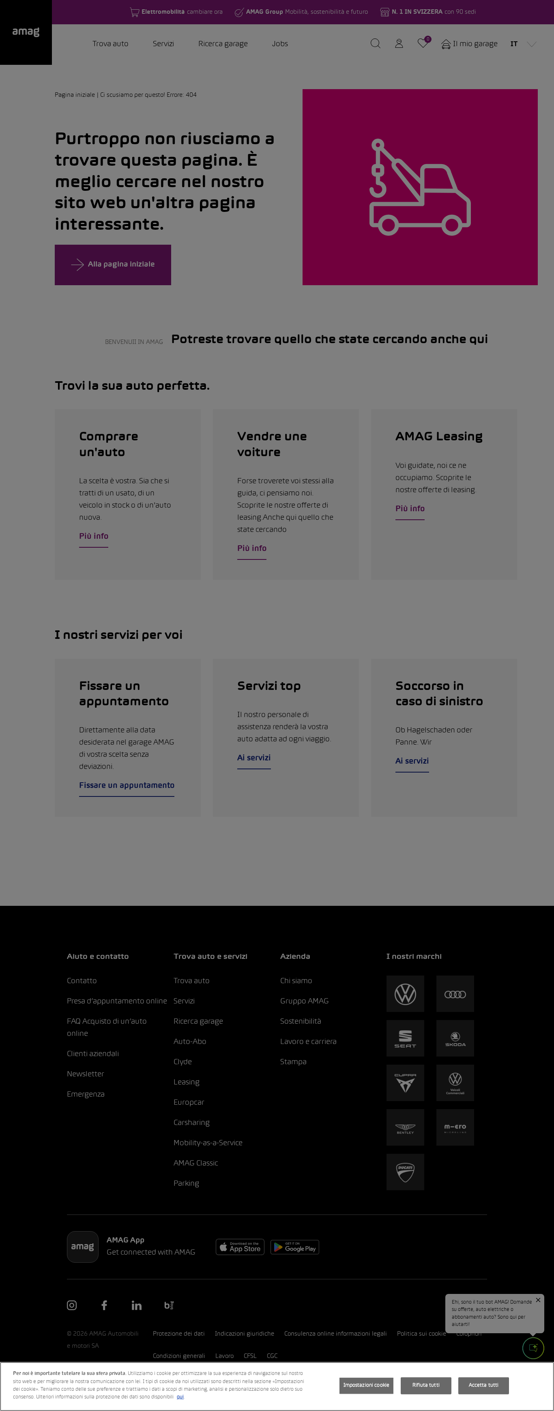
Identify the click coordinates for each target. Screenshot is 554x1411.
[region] (277, 1386)
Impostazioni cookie (366, 1385)
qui (180, 1397)
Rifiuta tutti (426, 1385)
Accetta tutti (484, 1385)
